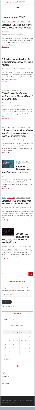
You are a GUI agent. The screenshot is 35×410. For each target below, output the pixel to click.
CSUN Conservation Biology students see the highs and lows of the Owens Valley (17, 96)
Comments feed (6, 380)
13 (17, 344)
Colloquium (11, 21)
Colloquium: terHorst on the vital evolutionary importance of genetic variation (17, 62)
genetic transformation (9, 34)
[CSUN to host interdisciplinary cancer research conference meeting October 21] (8, 232)
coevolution (27, 68)
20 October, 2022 (7, 103)
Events (28, 21)
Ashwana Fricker (19, 207)
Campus (18, 229)
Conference (26, 229)
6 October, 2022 (7, 246)
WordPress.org (6, 383)
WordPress (28, 400)
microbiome (27, 207)
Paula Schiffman (19, 105)
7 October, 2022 (7, 207)
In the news (25, 161)
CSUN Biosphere (6, 400)
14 (21, 344)
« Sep (3, 359)
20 (17, 348)
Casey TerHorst (20, 68)
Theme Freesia (22, 400)
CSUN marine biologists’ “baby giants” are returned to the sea (16, 169)
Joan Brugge (27, 246)
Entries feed (5, 376)
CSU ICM (21, 246)
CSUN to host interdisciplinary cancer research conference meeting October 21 (16, 238)
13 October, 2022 (7, 176)
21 (21, 348)
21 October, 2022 (7, 68)
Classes (4, 90)
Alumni (4, 21)
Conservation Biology (9, 105)
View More (7, 47)
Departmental (20, 21)
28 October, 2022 (7, 31)
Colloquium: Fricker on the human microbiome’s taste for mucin (16, 202)
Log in (4, 373)
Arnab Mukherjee (20, 140)
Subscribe (7, 302)
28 (21, 352)
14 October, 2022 (7, 140)
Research (19, 163)
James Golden (19, 34)
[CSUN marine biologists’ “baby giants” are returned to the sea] (8, 164)
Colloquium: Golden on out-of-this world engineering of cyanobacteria (17, 26)
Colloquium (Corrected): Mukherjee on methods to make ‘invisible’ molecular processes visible (17, 133)
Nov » (8, 359)
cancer (17, 246)
